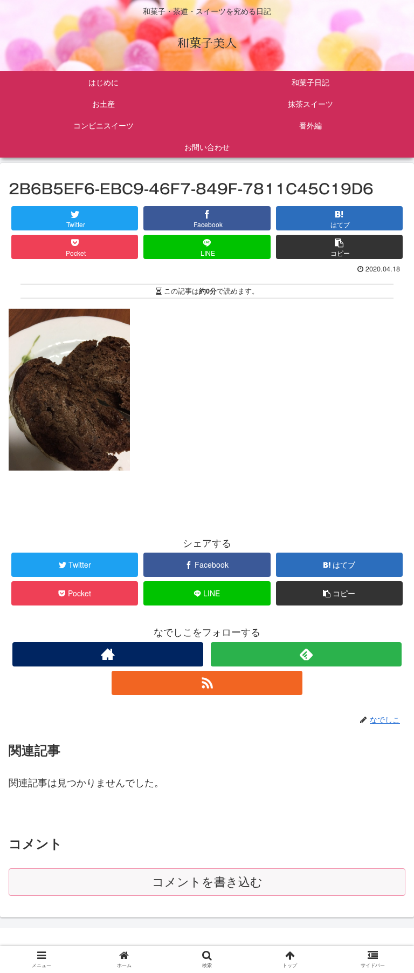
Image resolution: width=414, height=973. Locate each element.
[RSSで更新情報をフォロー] (207, 683)
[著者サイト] (107, 654)
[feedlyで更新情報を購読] (306, 654)
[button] (384, 917)
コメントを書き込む (207, 882)
